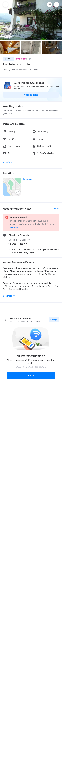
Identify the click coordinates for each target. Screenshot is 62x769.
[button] (12, 187)
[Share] (56, 4)
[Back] (5, 4)
